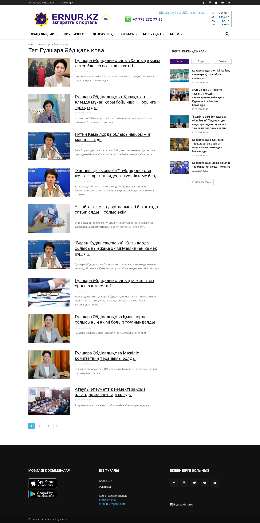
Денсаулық (103, 34)
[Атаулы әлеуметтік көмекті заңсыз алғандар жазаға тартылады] (49, 401)
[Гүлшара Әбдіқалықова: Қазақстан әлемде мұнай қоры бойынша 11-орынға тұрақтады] (49, 108)
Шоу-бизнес (73, 34)
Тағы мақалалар (199, 182)
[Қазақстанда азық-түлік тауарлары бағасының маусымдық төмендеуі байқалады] (179, 144)
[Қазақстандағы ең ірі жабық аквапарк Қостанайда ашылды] (179, 75)
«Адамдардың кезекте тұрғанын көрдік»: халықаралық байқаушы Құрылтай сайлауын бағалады (208, 97)
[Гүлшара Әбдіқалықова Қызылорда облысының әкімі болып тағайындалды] (49, 328)
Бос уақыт (152, 34)
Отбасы (128, 34)
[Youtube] (229, 2)
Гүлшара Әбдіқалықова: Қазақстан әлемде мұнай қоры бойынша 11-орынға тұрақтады (115, 102)
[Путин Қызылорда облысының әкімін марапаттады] (49, 146)
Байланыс (105, 481)
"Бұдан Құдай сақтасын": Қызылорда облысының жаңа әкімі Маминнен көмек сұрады (116, 248)
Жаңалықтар (42, 34)
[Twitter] (216, 2)
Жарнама (105, 486)
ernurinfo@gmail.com (112, 503)
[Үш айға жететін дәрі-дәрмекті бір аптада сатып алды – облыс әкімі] (49, 218)
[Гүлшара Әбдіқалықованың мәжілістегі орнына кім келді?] (49, 292)
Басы (31, 44)
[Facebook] (204, 2)
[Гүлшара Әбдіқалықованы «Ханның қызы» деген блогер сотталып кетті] (49, 72)
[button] (227, 34)
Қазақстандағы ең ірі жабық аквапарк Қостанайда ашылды (211, 74)
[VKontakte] (222, 2)
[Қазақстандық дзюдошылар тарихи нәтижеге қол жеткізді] (179, 167)
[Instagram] (210, 2)
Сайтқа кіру (67, 2)
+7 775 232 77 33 (148, 19)
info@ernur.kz (107, 499)
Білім (174, 34)
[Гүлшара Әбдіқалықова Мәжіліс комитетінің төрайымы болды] (49, 364)
